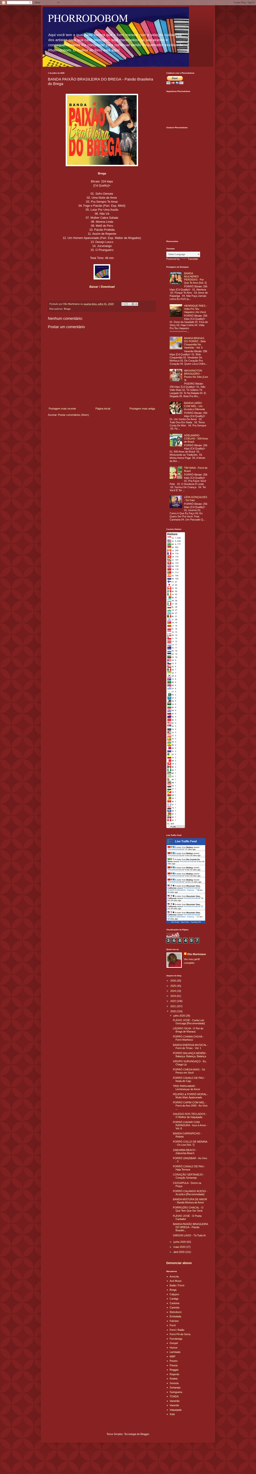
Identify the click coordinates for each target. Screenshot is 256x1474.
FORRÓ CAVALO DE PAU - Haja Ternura (189, 1168)
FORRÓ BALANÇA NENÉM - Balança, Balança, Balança (190, 1055)
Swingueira (176, 1392)
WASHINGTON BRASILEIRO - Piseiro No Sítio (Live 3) (196, 375)
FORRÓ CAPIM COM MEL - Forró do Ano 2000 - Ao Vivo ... (190, 1105)
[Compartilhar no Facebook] (133, 304)
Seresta (174, 1383)
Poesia (173, 1365)
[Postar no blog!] (126, 304)
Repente (174, 1374)
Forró (173, 1325)
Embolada (175, 1316)
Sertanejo (175, 1387)
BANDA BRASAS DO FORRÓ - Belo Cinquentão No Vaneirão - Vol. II (195, 343)
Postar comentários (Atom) (73, 414)
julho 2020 (179, 1015)
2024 (173, 990)
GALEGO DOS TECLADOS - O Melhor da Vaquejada (190, 1115)
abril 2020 (179, 1251)
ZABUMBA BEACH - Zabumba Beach (185, 1151)
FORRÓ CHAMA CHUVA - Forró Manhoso (188, 1038)
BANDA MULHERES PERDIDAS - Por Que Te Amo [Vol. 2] (195, 278)
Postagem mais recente (62, 408)
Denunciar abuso (179, 1263)
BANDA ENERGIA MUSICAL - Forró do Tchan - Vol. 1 (190, 1046)
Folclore (174, 1320)
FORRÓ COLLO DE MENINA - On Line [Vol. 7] (190, 1143)
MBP (172, 1356)
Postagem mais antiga (142, 408)
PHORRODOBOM (88, 18)
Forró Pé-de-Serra (180, 1334)
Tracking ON (196, 922)
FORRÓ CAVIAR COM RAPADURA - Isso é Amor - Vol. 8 (190, 1125)
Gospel (174, 1343)
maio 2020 (179, 1246)
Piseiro (173, 1360)
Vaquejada (175, 1409)
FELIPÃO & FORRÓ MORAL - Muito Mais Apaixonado (190, 1096)
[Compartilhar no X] (129, 304)
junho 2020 (180, 1241)
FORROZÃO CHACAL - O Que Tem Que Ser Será (188, 1209)
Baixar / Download (102, 286)
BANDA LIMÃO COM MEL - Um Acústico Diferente (194, 406)
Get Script (175, 922)
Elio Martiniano (196, 954)
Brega (67, 309)
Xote (172, 1414)
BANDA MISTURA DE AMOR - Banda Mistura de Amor (190, 1201)
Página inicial (102, 408)
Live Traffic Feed (186, 841)
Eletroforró (175, 1312)
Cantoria (174, 1303)
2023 (173, 995)
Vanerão (174, 1405)
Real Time (185, 922)
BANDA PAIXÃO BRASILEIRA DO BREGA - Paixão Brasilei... (190, 1227)
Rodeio (174, 1378)
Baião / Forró (177, 1285)
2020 (173, 1011)
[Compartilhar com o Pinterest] (136, 304)
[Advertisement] (187, 183)
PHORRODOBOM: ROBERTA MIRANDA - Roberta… (184, 889)
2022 (173, 1001)
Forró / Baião (177, 1329)
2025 (173, 985)
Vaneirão (175, 1400)
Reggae (174, 1369)
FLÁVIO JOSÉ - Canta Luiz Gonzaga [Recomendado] (189, 1022)
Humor (173, 1347)
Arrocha (174, 1276)
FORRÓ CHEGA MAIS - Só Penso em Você (189, 1071)
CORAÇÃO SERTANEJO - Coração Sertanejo (188, 1176)
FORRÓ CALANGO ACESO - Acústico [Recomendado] (190, 1193)
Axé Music (176, 1280)
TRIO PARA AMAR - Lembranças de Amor (186, 1088)
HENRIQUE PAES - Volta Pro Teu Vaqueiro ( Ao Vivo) (195, 308)
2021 (173, 1006)
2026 (173, 980)
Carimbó (174, 1307)
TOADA (174, 1396)
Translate (193, 258)
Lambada (175, 1351)
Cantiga (174, 1298)
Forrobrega (176, 1338)
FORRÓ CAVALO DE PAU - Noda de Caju (189, 1079)
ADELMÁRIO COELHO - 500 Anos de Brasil (196, 438)
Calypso (174, 1294)
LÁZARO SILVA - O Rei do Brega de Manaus (188, 1030)
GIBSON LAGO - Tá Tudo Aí (189, 1235)
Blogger (144, 1434)
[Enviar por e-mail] (123, 304)
